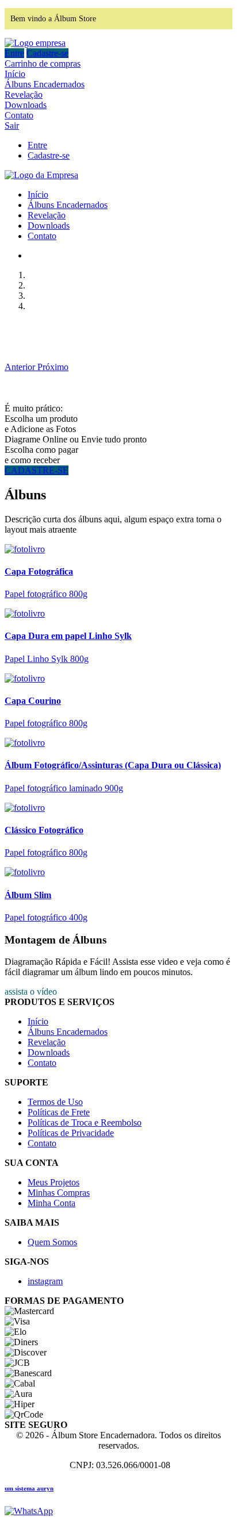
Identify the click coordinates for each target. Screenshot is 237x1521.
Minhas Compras (59, 1192)
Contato (19, 115)
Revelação (24, 94)
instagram (45, 1281)
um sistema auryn (29, 1488)
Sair (12, 125)
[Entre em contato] (29, 1511)
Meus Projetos (53, 1182)
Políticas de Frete (59, 1112)
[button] (21, 367)
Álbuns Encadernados (45, 84)
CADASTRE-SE (36, 470)
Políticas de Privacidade (71, 1133)
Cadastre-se (47, 53)
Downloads (26, 105)
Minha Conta (51, 1203)
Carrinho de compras (43, 63)
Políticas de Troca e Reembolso (85, 1122)
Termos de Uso (55, 1102)
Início (15, 74)
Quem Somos (52, 1242)
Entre (14, 53)
